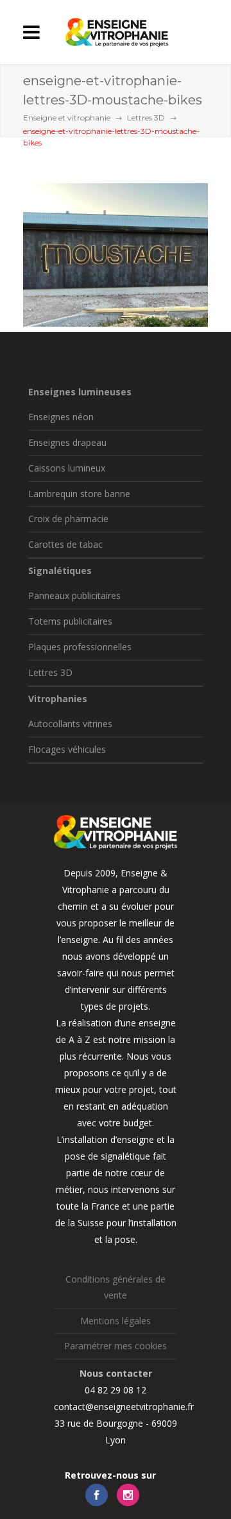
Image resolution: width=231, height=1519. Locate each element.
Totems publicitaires (70, 621)
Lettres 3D (146, 117)
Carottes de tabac (65, 544)
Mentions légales (115, 1321)
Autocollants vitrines (70, 724)
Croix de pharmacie (68, 519)
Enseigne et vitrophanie (66, 117)
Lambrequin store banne (79, 494)
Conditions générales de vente (115, 1287)
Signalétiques (60, 570)
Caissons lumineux (66, 468)
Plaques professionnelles (80, 647)
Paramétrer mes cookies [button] (115, 1346)
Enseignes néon (61, 417)
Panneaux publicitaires (74, 595)
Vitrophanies (57, 699)
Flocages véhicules (67, 749)
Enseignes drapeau (67, 442)
